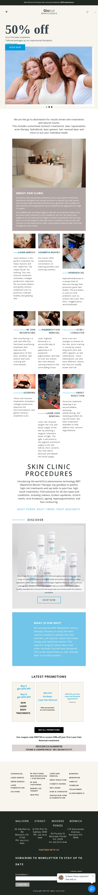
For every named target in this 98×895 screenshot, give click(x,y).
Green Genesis (17, 782)
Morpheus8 (74, 778)
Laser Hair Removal (53, 415)
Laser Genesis (26, 252)
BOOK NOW (15, 47)
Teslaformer (75, 789)
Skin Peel (34, 795)
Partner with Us (49, 849)
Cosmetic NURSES (49, 252)
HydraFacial (17, 774)
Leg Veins (15, 792)
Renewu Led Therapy (36, 789)
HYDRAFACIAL (76, 272)
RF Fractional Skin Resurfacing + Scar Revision (38, 776)
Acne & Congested (58, 792)
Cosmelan (74, 785)
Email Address (22, 874)
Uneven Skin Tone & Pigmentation (58, 796)
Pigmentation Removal (51, 331)
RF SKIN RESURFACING (27, 331)
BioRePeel (74, 774)
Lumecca (73, 782)
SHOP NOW (49, 599)
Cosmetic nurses (58, 784)
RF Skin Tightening (35, 783)
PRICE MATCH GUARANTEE (49, 746)
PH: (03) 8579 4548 (58, 842)
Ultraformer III (76, 793)
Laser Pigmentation (18, 786)
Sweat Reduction (77, 394)
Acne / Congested (77, 331)
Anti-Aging (55, 788)
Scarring (29, 392)
